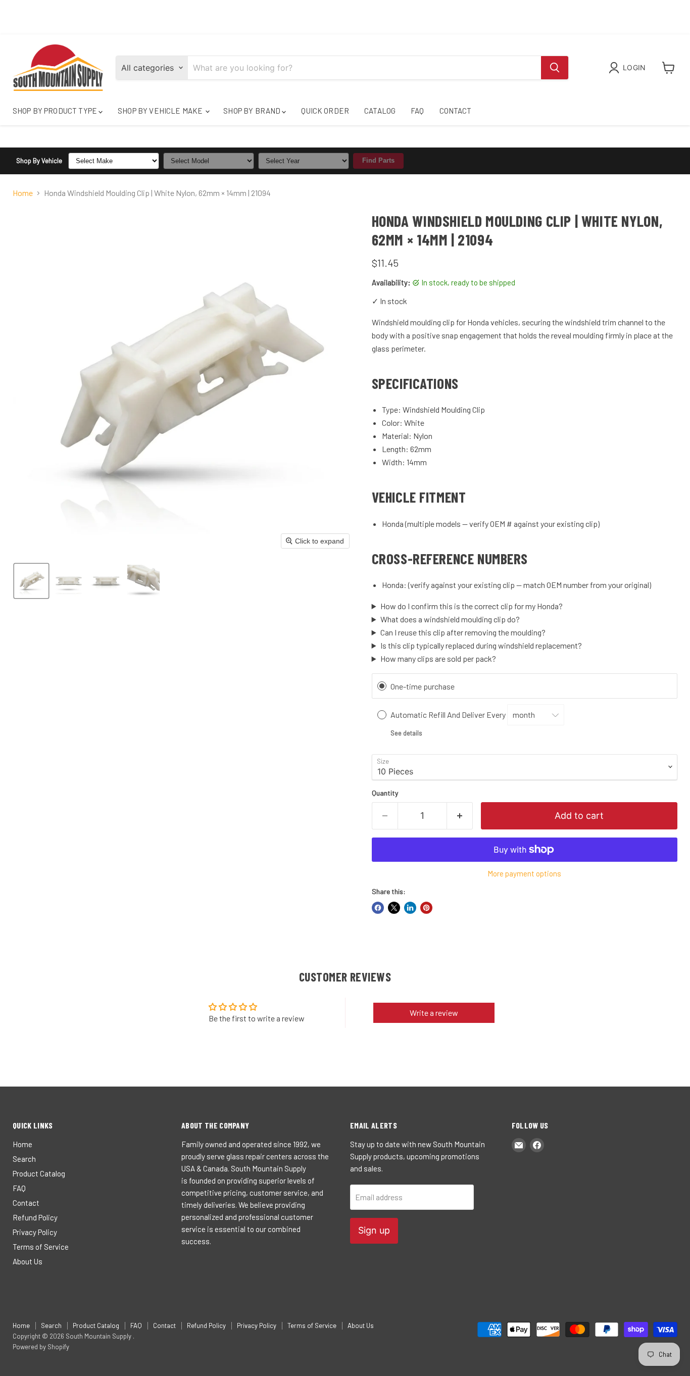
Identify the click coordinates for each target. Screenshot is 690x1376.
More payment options (524, 873)
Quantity (385, 793)
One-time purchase (422, 686)
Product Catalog (39, 1173)
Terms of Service (41, 1246)
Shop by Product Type (55, 110)
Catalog (380, 110)
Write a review (434, 1012)
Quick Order (325, 110)
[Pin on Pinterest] (426, 908)
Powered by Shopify (41, 1347)
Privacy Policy (35, 1232)
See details (406, 733)
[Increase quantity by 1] (460, 816)
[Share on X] (394, 908)
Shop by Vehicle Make (161, 110)
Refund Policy (35, 1217)
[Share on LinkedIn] (410, 908)
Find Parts (378, 160)
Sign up (374, 1230)
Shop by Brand (252, 110)
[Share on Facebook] (378, 908)
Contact (455, 110)
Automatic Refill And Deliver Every (448, 714)
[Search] (554, 67)
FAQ (417, 110)
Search (24, 1158)
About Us (27, 1261)
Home (23, 193)
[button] (629, 68)
